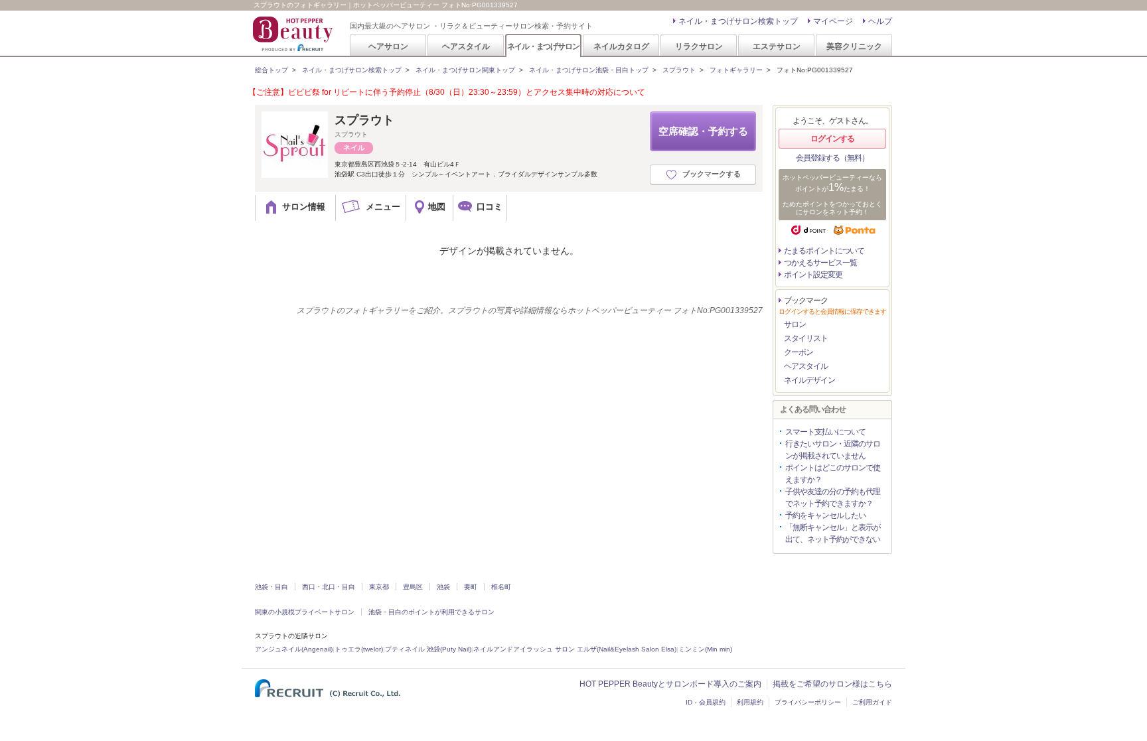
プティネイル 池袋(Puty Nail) (428, 649)
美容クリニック (854, 46)
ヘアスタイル (466, 46)
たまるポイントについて (824, 250)
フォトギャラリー (736, 70)
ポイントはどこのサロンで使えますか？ (832, 473)
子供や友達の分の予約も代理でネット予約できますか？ (832, 497)
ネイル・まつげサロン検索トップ (738, 21)
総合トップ (271, 70)
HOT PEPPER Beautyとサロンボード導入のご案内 (670, 684)
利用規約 (750, 702)
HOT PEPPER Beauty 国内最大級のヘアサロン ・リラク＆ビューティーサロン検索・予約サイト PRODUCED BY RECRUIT (294, 34)
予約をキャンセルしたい (825, 515)
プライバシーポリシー (808, 702)
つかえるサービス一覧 (820, 262)
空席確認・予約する (703, 131)
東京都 (379, 586)
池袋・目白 (271, 586)
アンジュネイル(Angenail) (294, 649)
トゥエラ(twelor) (359, 649)
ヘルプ (880, 21)
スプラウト (679, 70)
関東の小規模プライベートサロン (304, 612)
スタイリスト (806, 338)
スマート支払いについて (825, 432)
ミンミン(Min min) (705, 649)
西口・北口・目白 (328, 586)
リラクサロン (699, 46)
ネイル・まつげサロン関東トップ (465, 70)
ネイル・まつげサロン (543, 46)
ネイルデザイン (809, 380)
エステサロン (777, 46)
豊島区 (413, 586)
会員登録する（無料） (832, 158)
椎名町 (501, 586)
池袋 (443, 586)
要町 (470, 586)
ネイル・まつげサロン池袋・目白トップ (589, 70)
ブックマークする (711, 174)
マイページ (833, 21)
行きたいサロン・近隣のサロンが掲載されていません (832, 449)
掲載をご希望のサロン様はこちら (832, 684)
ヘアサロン (388, 46)
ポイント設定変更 (813, 274)
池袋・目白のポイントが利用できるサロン (431, 612)
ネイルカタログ (621, 46)
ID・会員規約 (706, 702)
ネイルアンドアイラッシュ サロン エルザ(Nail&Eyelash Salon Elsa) (574, 649)
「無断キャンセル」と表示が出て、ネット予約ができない (832, 533)
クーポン (798, 352)
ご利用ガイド (872, 702)
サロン (795, 324)
